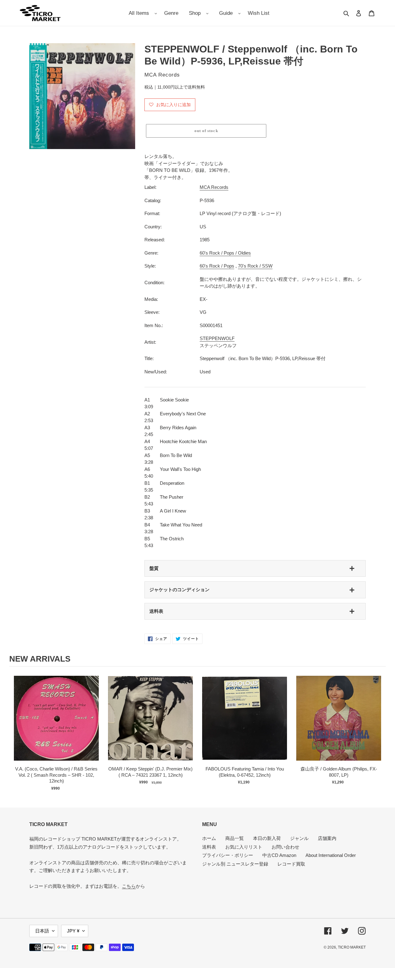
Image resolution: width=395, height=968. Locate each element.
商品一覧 (234, 838)
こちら (129, 886)
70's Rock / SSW (255, 265)
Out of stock (56, 724)
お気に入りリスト (243, 847)
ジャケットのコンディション (179, 589)
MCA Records (214, 187)
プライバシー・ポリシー (227, 855)
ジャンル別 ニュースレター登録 (235, 863)
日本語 (42, 930)
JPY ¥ (73, 930)
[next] (379, 731)
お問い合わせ (285, 847)
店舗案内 (327, 838)
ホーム (209, 838)
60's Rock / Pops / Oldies (225, 253)
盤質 (154, 568)
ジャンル (299, 838)
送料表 (156, 611)
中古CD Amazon (279, 855)
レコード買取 (291, 863)
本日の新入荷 (267, 838)
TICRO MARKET (352, 947)
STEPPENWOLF (217, 338)
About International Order (331, 855)
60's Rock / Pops (217, 265)
